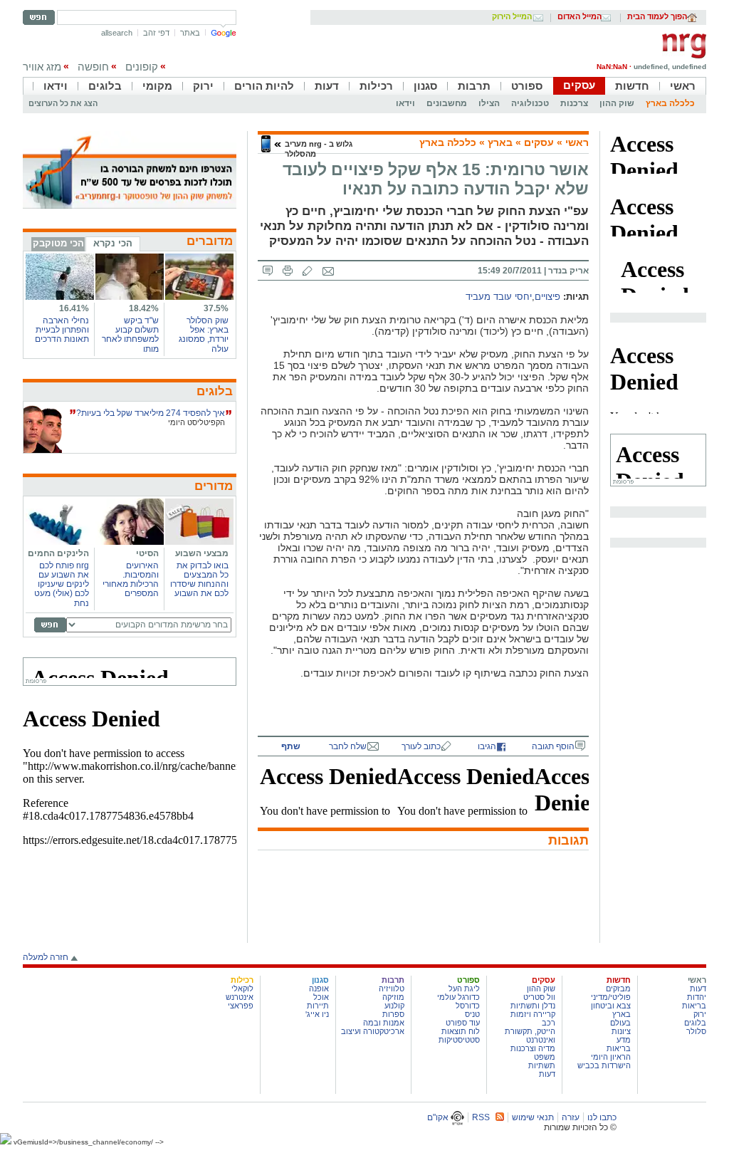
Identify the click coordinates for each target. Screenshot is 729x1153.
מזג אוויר (42, 67)
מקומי (157, 86)
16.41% (74, 308)
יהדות (696, 997)
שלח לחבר (348, 746)
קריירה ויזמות (532, 1014)
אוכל (321, 997)
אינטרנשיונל (233, 997)
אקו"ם (439, 1117)
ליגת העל (464, 988)
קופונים (141, 67)
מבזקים (618, 988)
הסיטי (147, 553)
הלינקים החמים (58, 553)
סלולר (696, 1031)
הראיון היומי (611, 1057)
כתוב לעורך (421, 746)
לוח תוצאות (460, 1031)
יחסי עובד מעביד (499, 297)
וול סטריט (539, 997)
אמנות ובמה (383, 1022)
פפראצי (240, 1005)
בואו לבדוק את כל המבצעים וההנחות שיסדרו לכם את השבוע (199, 579)
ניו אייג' (317, 1014)
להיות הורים (264, 86)
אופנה (319, 988)
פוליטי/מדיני (611, 997)
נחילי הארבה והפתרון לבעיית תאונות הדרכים (62, 329)
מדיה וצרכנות (532, 1048)
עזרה (570, 1117)
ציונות (621, 1031)
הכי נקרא (112, 243)
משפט (544, 1057)
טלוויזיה (391, 988)
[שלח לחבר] (328, 271)
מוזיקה (393, 997)
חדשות (632, 86)
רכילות (376, 86)
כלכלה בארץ (670, 103)
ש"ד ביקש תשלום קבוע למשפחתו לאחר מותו (130, 334)
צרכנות (574, 103)
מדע (624, 1039)
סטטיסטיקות (459, 1039)
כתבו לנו (602, 1117)
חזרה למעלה (45, 957)
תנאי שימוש (533, 1117)
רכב (548, 1022)
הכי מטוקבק (58, 243)
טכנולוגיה (530, 103)
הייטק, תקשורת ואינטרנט (530, 1035)
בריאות (694, 1005)
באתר (190, 32)
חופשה (93, 67)
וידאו (55, 86)
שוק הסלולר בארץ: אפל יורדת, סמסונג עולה (204, 334)
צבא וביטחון (611, 1005)
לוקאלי (242, 988)
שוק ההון (616, 103)
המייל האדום (579, 17)
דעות (327, 86)
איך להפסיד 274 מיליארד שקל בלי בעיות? (150, 413)
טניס (472, 1014)
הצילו (489, 103)
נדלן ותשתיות (532, 1005)
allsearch (116, 32)
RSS (481, 1117)
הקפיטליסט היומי (196, 422)
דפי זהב (156, 32)
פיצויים (547, 297)
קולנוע (394, 1005)
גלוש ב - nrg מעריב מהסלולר (318, 148)
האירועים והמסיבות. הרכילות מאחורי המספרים (131, 579)
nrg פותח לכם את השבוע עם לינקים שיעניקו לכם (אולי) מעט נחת (61, 584)
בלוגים (105, 86)
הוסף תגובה (553, 746)
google (223, 32)
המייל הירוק (512, 17)
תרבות (474, 86)
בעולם (620, 1022)
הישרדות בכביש (604, 1065)
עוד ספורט (463, 1022)
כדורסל (468, 1005)
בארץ (500, 142)
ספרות (393, 1014)
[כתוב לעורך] (308, 271)
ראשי (683, 86)
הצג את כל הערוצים (63, 103)
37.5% (216, 308)
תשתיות (541, 1065)
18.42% (144, 308)
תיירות (318, 1005)
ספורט (526, 86)
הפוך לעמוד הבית (657, 17)
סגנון (425, 86)
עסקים (579, 85)
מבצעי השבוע (202, 553)
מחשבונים (446, 103)
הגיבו (487, 746)
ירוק (203, 86)
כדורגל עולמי (458, 997)
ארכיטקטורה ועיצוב (372, 1031)
